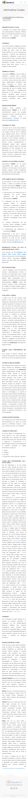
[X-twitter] (14, 788)
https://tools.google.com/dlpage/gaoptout (14, 768)
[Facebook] (11, 788)
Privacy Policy (17, 526)
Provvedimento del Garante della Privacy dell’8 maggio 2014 (14, 254)
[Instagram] (16, 788)
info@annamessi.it (13, 120)
